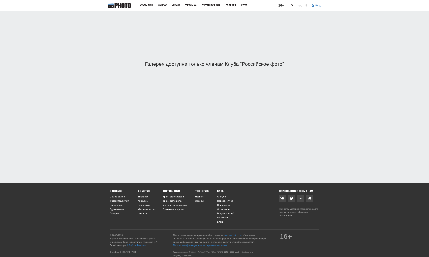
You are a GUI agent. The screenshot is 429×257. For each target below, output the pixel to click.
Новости (142, 213)
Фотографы (223, 209)
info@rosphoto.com (136, 245)
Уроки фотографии (173, 196)
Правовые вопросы (173, 209)
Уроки (176, 5)
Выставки (143, 196)
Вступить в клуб (225, 213)
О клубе (221, 196)
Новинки (199, 196)
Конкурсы (143, 200)
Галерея (231, 5)
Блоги (220, 221)
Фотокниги (223, 217)
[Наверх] (424, 246)
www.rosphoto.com (299, 212)
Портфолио (116, 205)
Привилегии (223, 205)
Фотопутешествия (119, 200)
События (146, 5)
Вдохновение (117, 209)
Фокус (162, 5)
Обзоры (199, 200)
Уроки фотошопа (172, 200)
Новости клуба (225, 200)
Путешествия (211, 5)
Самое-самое (117, 196)
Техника (191, 5)
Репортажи (144, 205)
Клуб (244, 5)
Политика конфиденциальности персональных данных (201, 245)
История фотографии (175, 205)
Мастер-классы (146, 209)
